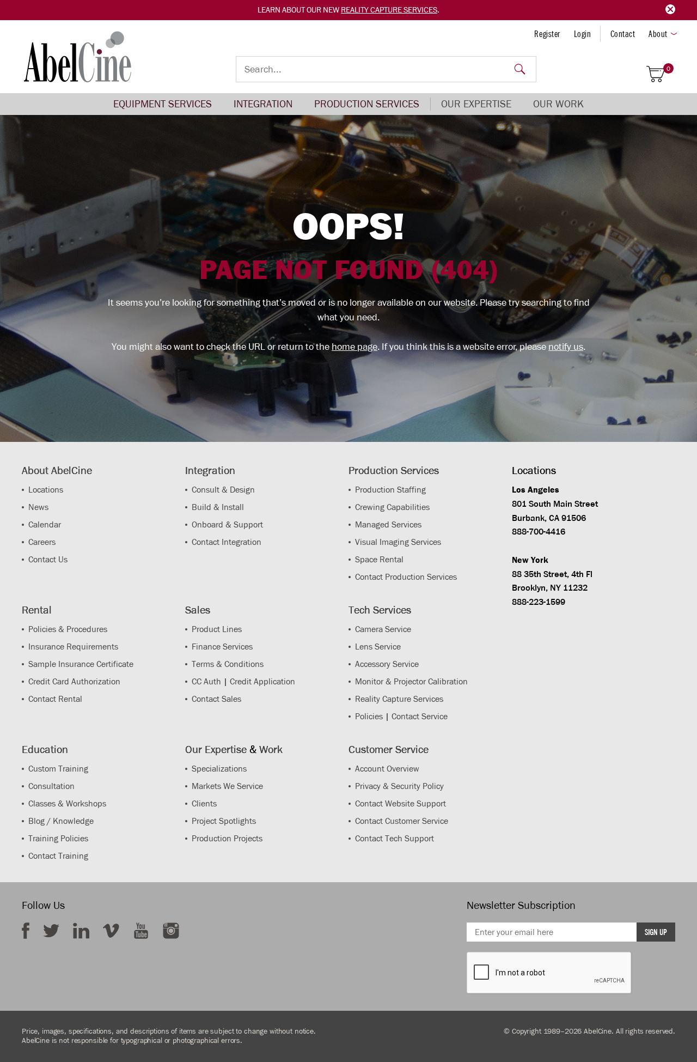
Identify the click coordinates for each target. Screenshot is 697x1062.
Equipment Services (162, 104)
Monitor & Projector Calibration (411, 681)
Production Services (366, 104)
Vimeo (111, 931)
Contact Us (48, 559)
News (38, 507)
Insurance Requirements (73, 646)
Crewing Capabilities (392, 507)
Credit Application (262, 681)
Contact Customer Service (401, 821)
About (658, 34)
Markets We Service (227, 786)
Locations (45, 489)
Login (582, 34)
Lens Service (378, 646)
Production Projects (227, 838)
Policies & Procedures (67, 629)
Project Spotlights (224, 821)
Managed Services (388, 524)
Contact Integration (226, 542)
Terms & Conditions (228, 664)
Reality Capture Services (389, 9)
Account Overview (387, 768)
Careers (42, 542)
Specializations (219, 768)
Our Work (558, 104)
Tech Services (379, 610)
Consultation (51, 786)
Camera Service (383, 629)
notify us (565, 346)
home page (354, 346)
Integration (263, 104)
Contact (622, 34)
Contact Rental (55, 698)
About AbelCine (57, 470)
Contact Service (420, 716)
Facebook (25, 931)
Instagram (171, 931)
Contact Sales (216, 698)
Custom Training (58, 768)
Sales (197, 610)
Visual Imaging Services (398, 542)
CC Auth (206, 681)
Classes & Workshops (67, 803)
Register (547, 34)
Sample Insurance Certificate (80, 664)
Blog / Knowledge (61, 821)
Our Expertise (476, 104)
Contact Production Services (406, 576)
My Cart (668, 69)
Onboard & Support (227, 524)
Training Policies (58, 838)
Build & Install (218, 507)
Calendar (44, 524)
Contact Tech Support (394, 838)
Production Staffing (390, 489)
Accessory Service (387, 664)
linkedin (81, 931)
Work (271, 749)
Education (45, 749)
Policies (369, 716)
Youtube (141, 931)
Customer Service (388, 749)
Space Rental (379, 559)
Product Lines (217, 629)
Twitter (51, 931)
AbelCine (77, 56)
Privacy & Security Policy (399, 786)
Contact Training (58, 855)
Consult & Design (223, 489)
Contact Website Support (400, 803)
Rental (37, 610)
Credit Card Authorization (74, 681)
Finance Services (222, 646)
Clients (204, 803)
